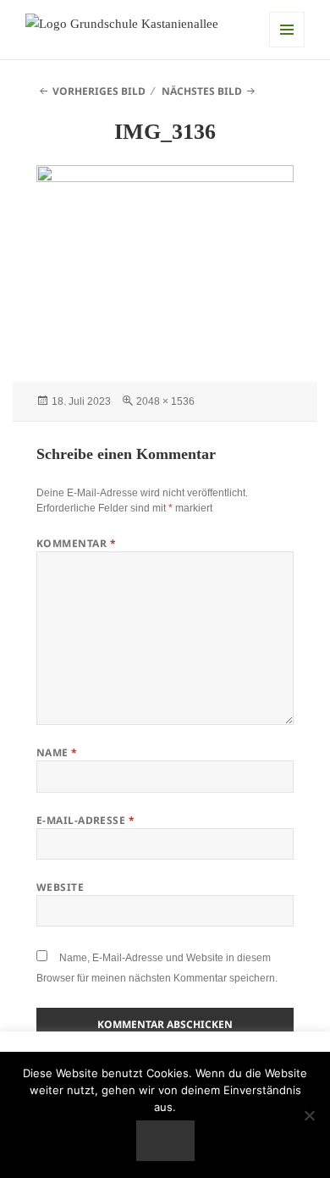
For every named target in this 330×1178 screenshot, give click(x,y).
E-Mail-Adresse (85, 820)
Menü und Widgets (287, 29)
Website (60, 887)
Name (57, 752)
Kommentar (76, 543)
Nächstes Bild (202, 91)
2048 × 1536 (165, 401)
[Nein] (308, 1115)
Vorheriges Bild (99, 91)
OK (165, 1141)
